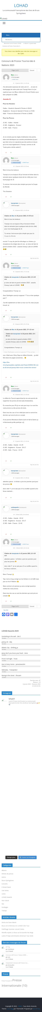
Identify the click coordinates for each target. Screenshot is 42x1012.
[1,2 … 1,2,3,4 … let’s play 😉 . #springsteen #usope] (21, 851)
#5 (13, 324)
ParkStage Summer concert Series (13, 929)
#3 (13, 210)
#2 (13, 166)
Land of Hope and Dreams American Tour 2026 (17, 936)
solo (9, 957)
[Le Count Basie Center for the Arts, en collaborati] (21, 750)
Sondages (5, 907)
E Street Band (6, 887)
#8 (13, 477)
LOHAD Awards (7, 897)
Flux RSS (5, 610)
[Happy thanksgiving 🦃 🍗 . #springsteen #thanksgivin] (21, 769)
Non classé (5, 900)
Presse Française (7, 981)
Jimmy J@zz (11, 965)
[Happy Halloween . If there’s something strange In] (21, 778)
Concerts (5, 884)
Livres (4, 894)
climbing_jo (11, 949)
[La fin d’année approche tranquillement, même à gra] (21, 817)
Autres (4, 877)
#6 (13, 394)
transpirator (14, 203)
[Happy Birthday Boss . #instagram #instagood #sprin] (21, 844)
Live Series (5, 890)
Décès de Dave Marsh (9, 922)
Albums (4, 870)
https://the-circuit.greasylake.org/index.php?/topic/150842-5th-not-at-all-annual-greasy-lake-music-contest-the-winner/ (21, 364)
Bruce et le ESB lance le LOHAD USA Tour (15, 926)
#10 (14, 548)
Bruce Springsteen (8, 880)
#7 (13, 441)
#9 (14, 514)
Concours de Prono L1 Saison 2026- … (17, 955)
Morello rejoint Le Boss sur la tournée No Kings (17, 932)
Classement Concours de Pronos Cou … (17, 963)
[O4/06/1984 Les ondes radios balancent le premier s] (21, 723)
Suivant (32, 70)
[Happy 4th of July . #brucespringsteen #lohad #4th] (21, 709)
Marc (12, 75)
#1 (13, 83)
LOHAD (21, 5)
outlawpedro (15, 507)
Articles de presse (7, 874)
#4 (13, 271)
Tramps (4, 911)
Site (3, 904)
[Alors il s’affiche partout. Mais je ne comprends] (21, 790)
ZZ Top (8, 947)
